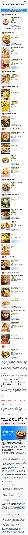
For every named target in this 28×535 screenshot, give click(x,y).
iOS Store (20, 447)
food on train (6, 361)
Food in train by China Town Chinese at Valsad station (15, 423)
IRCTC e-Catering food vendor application (18, 507)
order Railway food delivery (13, 467)
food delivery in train (7, 404)
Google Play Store (14, 447)
